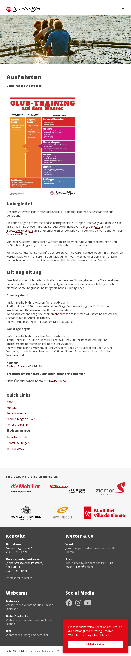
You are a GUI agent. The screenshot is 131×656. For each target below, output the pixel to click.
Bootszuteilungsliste (19, 230)
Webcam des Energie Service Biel (27, 635)
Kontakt (11, 408)
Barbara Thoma (16, 366)
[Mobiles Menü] (123, 9)
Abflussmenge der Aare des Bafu (86, 563)
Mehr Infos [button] (107, 635)
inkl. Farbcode (15, 448)
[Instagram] (78, 602)
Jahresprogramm (17, 424)
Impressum (34, 651)
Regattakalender (17, 413)
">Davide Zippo (56, 381)
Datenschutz (48, 651)
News (10, 402)
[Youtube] (87, 602)
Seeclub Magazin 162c (20, 419)
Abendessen (62, 314)
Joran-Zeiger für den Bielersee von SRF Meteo (90, 550)
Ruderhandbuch (16, 437)
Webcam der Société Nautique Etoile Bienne (29, 622)
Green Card (93, 226)
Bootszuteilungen (18, 443)
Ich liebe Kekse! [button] (95, 644)
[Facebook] (69, 602)
